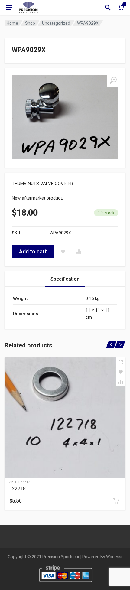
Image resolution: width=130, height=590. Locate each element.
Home (12, 23)
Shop (30, 23)
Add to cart (33, 251)
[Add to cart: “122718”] (116, 500)
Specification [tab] (65, 279)
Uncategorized (56, 23)
